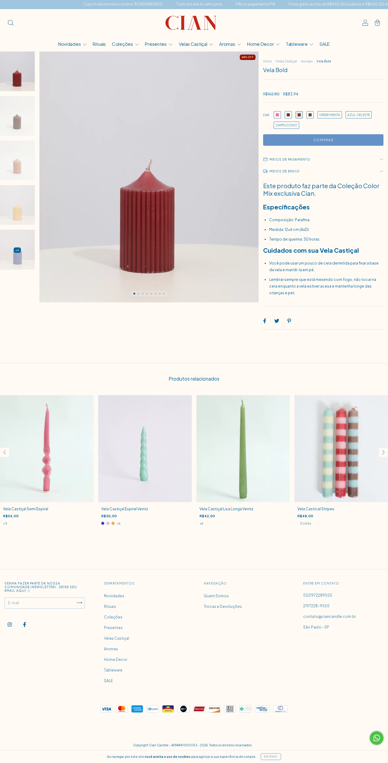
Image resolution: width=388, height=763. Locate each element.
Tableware (297, 44)
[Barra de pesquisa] (11, 23)
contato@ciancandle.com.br (329, 616)
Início (267, 61)
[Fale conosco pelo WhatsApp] (376, 738)
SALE (324, 44)
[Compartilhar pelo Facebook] (265, 320)
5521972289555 (317, 595)
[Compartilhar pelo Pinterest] (289, 320)
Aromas (227, 44)
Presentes (156, 44)
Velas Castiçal (193, 44)
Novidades (70, 44)
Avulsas (307, 61)
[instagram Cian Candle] (10, 624)
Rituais (99, 44)
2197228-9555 (316, 606)
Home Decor (261, 44)
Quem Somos (216, 596)
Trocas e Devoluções (223, 606)
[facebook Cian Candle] (24, 624)
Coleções (123, 44)
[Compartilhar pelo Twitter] (277, 320)
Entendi (271, 756)
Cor (266, 115)
